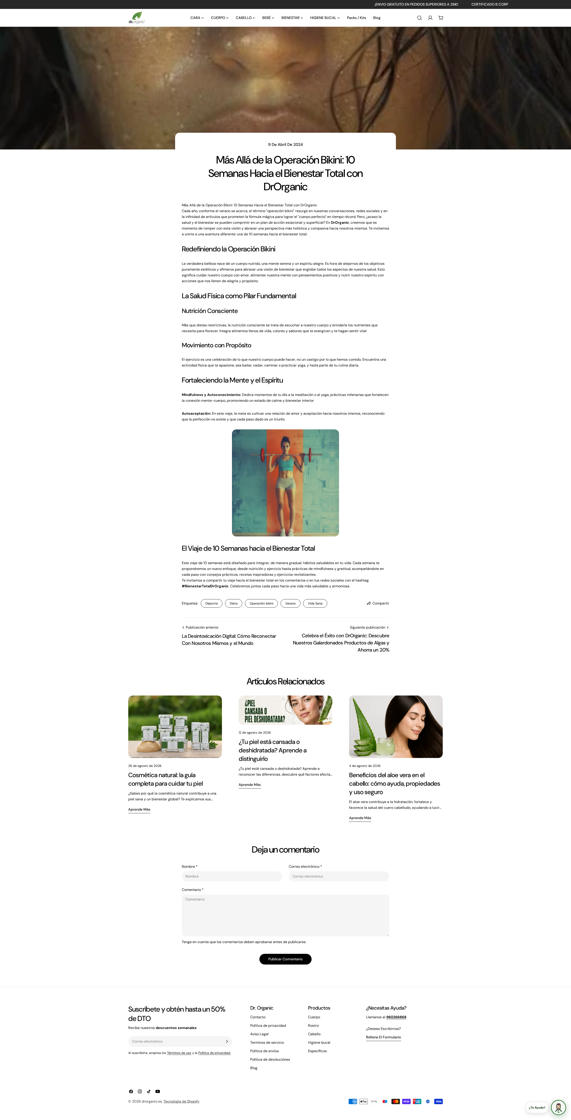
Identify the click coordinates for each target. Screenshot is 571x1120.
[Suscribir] (227, 1041)
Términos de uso (179, 1053)
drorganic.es (152, 1101)
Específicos (317, 1051)
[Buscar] (419, 17)
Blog (253, 1068)
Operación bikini (261, 603)
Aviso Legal (259, 1034)
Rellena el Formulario (383, 1037)
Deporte (211, 603)
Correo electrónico (305, 866)
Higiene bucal (319, 1042)
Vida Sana (315, 603)
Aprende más (139, 809)
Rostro (313, 1025)
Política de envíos (264, 1051)
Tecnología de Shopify (181, 1101)
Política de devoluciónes (270, 1059)
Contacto (257, 1017)
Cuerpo (314, 1017)
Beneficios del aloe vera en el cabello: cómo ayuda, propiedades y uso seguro (394, 783)
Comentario (193, 889)
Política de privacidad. (214, 1053)
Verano (290, 603)
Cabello (314, 1034)
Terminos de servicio (267, 1042)
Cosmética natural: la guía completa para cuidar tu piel (165, 779)
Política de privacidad (268, 1025)
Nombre (190, 866)
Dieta (234, 603)
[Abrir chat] (558, 1107)
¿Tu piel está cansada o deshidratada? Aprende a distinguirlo (272, 750)
